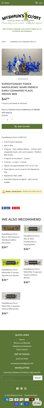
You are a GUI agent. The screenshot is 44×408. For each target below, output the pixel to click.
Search (22, 339)
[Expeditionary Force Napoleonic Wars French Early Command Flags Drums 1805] (17, 79)
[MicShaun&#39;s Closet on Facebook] (17, 389)
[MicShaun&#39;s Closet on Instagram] (25, 389)
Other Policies (22, 349)
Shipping (5, 103)
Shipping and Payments (22, 346)
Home (4, 42)
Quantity (5, 115)
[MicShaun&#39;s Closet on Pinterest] (21, 389)
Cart (40, 3)
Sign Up (38, 378)
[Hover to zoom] (22, 62)
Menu (7, 3)
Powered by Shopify (30, 395)
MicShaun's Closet (16, 395)
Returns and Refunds (22, 343)
